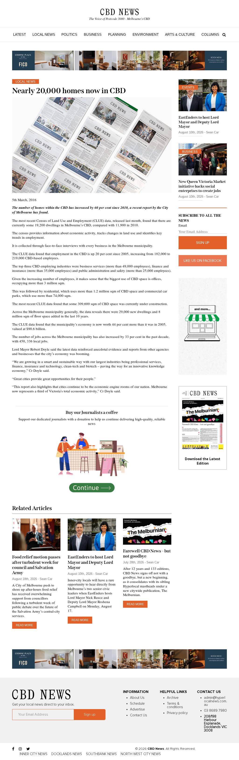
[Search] (223, 34)
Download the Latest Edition (202, 461)
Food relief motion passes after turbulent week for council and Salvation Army (36, 564)
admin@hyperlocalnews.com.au (215, 701)
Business (93, 34)
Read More (24, 625)
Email (183, 225)
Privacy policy (177, 713)
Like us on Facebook (202, 260)
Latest (19, 34)
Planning (117, 34)
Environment (146, 34)
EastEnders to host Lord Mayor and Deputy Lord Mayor (90, 562)
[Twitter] (28, 749)
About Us (137, 698)
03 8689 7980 (215, 710)
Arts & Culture (180, 34)
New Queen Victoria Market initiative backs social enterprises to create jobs (202, 186)
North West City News (141, 754)
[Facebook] (13, 749)
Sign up (202, 242)
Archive (173, 698)
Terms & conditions (175, 705)
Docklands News (66, 754)
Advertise (137, 709)
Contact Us (138, 715)
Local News (43, 34)
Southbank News (101, 754)
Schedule (137, 703)
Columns (210, 34)
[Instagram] (20, 749)
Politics (69, 34)
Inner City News (33, 754)
